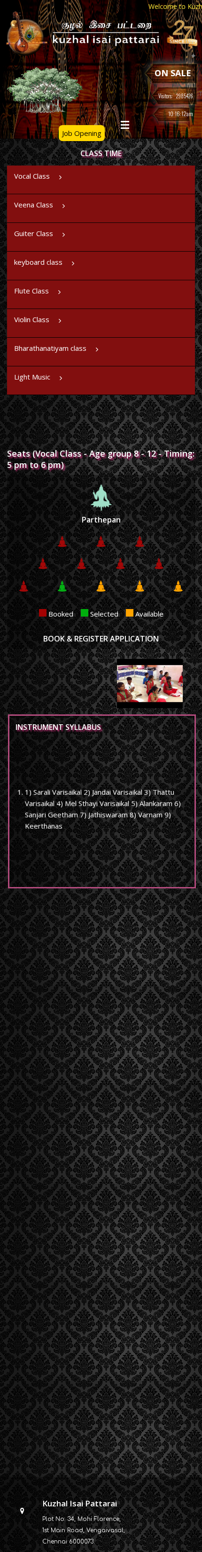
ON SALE (173, 73)
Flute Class (31, 290)
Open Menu (125, 124)
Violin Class (31, 319)
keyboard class (38, 262)
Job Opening (81, 133)
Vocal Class (32, 176)
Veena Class (33, 204)
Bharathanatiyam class (50, 348)
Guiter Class (33, 233)
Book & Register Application (101, 638)
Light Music (32, 376)
